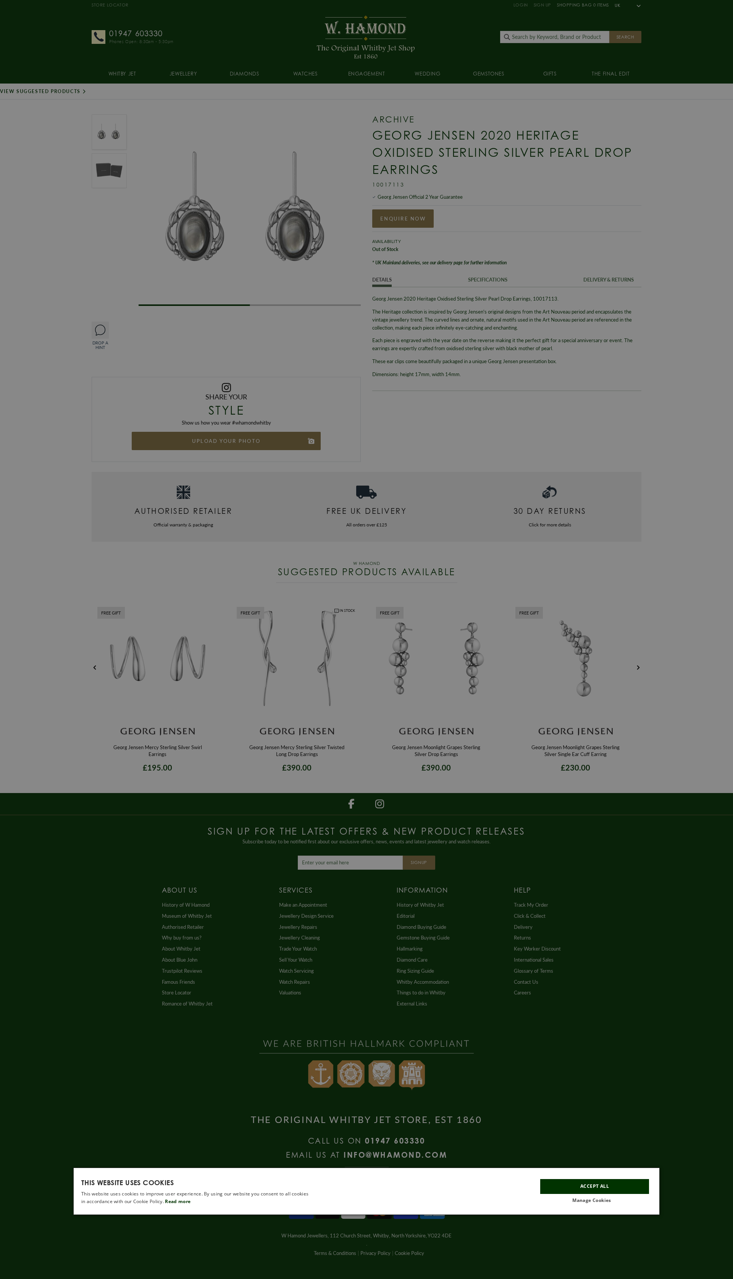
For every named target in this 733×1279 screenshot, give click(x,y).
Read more (178, 1202)
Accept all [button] (594, 1186)
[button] (595, 1201)
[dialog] (366, 1191)
